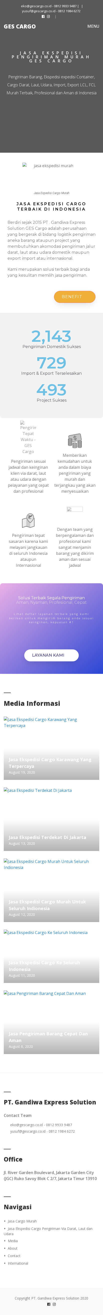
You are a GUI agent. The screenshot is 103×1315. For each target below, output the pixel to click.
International (18, 1263)
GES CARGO (20, 26)
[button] (75, 297)
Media (13, 1240)
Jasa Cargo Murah (22, 1221)
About (13, 1248)
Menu (92, 26)
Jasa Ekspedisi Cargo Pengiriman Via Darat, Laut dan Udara (48, 1231)
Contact (14, 1255)
